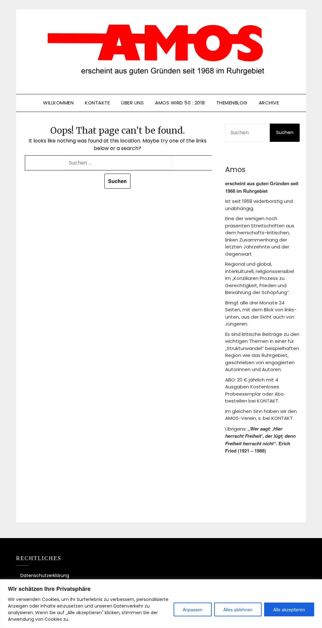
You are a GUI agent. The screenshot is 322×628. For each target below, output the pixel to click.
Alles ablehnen (238, 609)
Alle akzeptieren (289, 609)
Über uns (132, 102)
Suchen (284, 132)
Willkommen (58, 102)
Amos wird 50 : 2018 (180, 102)
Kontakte (97, 102)
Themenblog (231, 102)
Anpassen (193, 609)
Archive (269, 102)
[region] (161, 603)
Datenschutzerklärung (44, 575)
